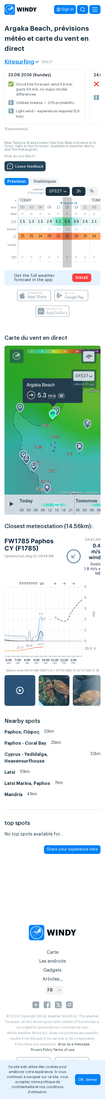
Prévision (16, 182)
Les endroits (52, 961)
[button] (84, 556)
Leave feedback (29, 166)
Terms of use (63, 1049)
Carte (53, 952)
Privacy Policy (41, 1049)
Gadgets (52, 970)
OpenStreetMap (71, 492)
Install (82, 278)
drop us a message (73, 1044)
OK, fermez (87, 1079)
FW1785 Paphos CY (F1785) (28, 544)
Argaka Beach (41, 384)
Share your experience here (72, 849)
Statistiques (45, 182)
